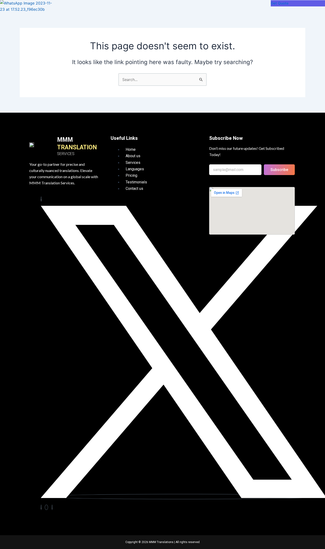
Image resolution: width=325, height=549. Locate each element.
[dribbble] (46, 507)
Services (133, 162)
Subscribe (279, 169)
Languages (135, 169)
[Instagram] (52, 507)
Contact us (134, 188)
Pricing (131, 175)
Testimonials (136, 182)
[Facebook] (41, 199)
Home (131, 149)
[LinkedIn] (41, 507)
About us (133, 156)
